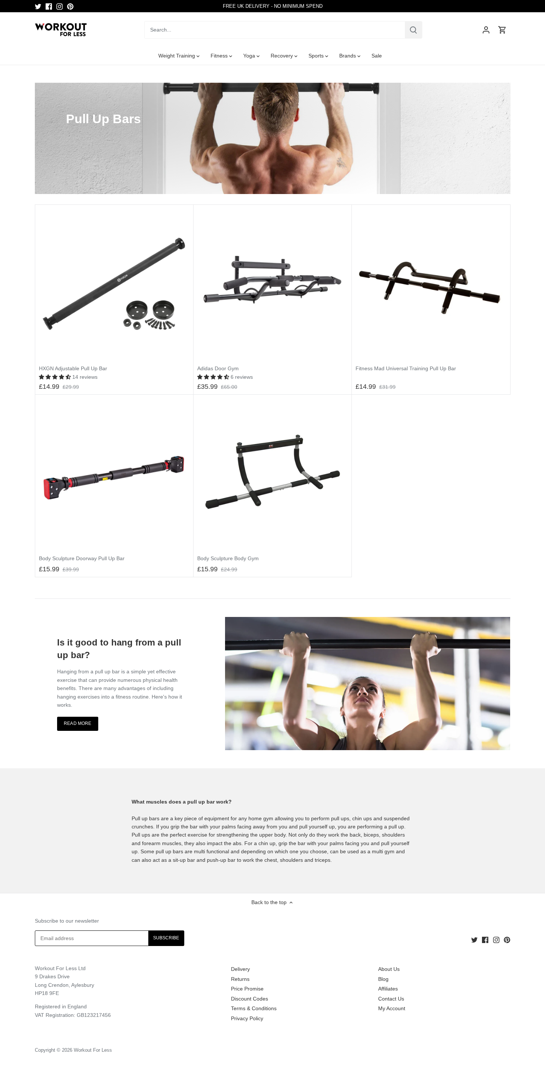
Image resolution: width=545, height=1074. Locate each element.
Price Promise (247, 989)
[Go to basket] (502, 30)
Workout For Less (93, 1050)
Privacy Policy (247, 1018)
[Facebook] (49, 6)
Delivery (240, 969)
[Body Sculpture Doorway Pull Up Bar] (114, 473)
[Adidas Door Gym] (272, 283)
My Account (391, 1008)
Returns (240, 979)
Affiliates (388, 989)
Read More (77, 723)
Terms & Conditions (254, 1008)
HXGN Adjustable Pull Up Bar (73, 368)
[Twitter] (38, 6)
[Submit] (413, 30)
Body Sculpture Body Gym (228, 558)
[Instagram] (59, 6)
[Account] (486, 30)
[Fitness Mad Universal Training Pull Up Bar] (431, 283)
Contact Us (391, 999)
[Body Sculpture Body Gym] (272, 473)
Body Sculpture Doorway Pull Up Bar (82, 558)
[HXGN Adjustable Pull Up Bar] (114, 283)
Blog (383, 979)
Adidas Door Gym (218, 368)
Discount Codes (249, 999)
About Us (389, 969)
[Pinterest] (70, 6)
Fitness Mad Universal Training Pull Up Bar (406, 368)
